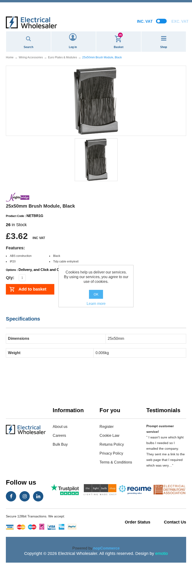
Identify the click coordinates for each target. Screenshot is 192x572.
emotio (161, 553)
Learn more (96, 304)
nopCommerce (106, 548)
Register (107, 427)
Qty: (10, 277)
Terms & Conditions (116, 462)
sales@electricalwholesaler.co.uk (96, 4)
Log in (73, 47)
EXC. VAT (179, 21)
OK (96, 294)
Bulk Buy (60, 444)
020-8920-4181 (96, 9)
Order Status (137, 522)
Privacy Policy (111, 453)
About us (60, 427)
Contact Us (175, 522)
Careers (59, 435)
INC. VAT (145, 21)
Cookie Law (109, 435)
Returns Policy (112, 444)
